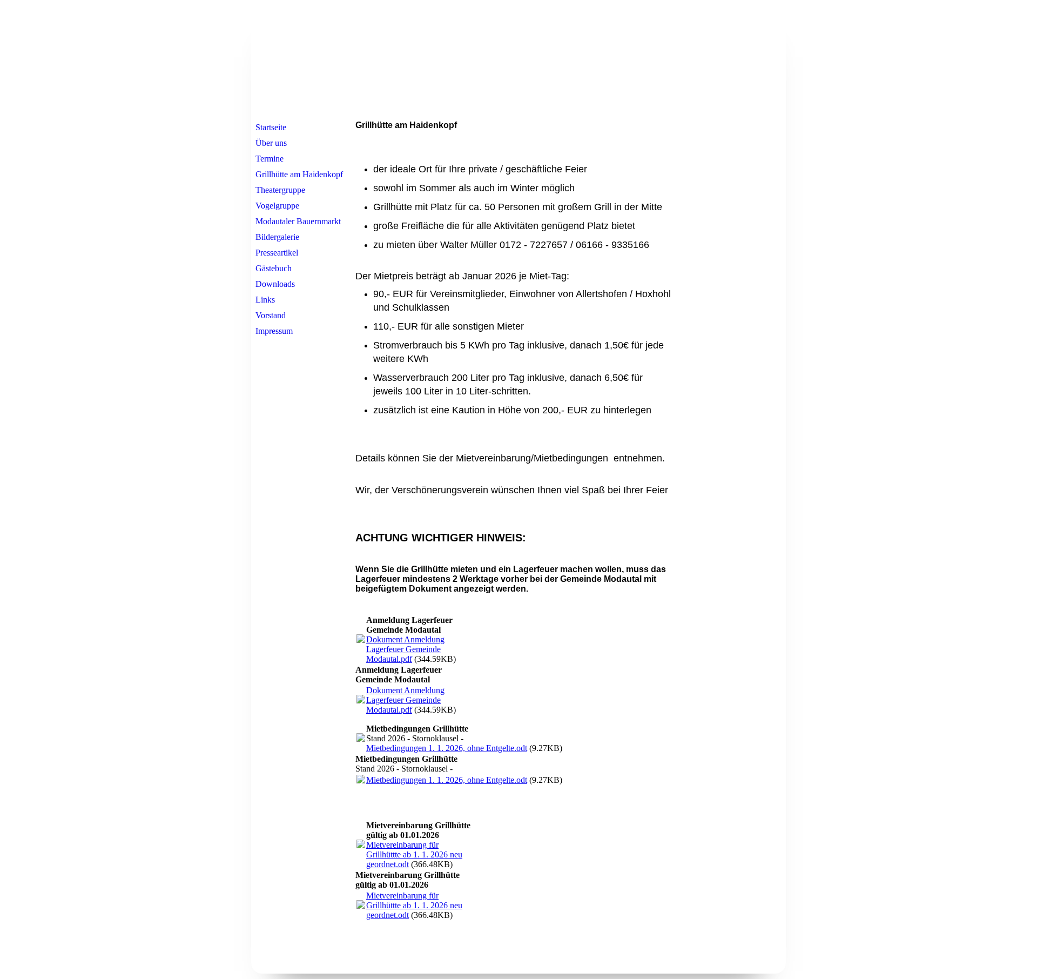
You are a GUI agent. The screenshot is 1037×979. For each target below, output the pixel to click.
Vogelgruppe (277, 205)
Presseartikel (276, 252)
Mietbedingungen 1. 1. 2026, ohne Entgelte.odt (446, 748)
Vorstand (270, 315)
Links (265, 299)
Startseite (270, 127)
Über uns (271, 142)
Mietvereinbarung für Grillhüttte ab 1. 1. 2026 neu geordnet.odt (414, 854)
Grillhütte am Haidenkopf (299, 174)
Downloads (275, 284)
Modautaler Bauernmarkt (298, 221)
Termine (269, 158)
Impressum (274, 331)
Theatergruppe (280, 190)
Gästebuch (273, 268)
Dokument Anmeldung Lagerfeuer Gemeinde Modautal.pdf (405, 649)
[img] (518, 61)
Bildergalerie (277, 237)
